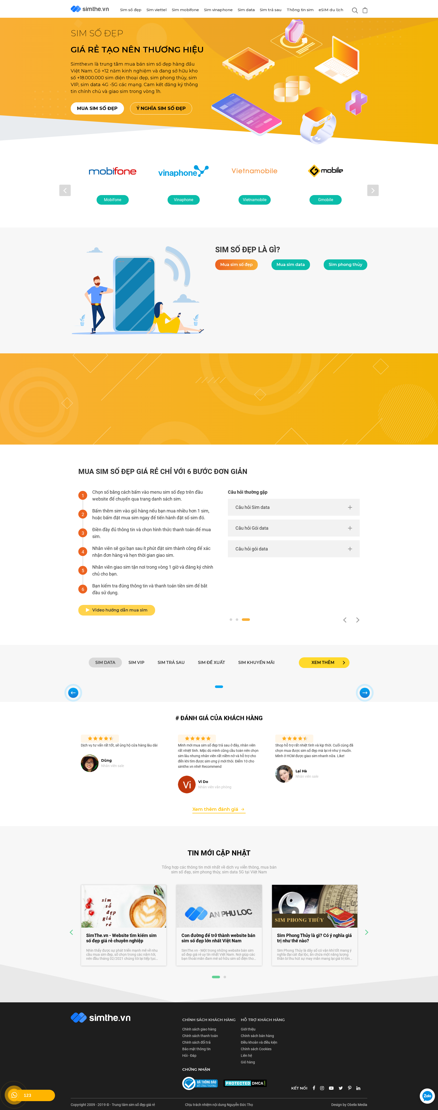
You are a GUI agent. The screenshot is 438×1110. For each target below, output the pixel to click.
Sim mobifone (185, 9)
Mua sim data (291, 264)
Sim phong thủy (345, 264)
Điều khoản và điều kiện (259, 1042)
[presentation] (65, 190)
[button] (234, 619)
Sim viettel (157, 9)
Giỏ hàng (248, 1062)
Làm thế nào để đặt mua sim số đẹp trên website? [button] (303, 538)
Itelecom (325, 199)
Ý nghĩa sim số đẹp (161, 108)
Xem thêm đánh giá (215, 809)
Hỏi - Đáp (189, 1056)
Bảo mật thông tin (196, 1049)
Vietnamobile (183, 199)
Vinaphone (112, 199)
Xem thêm (323, 662)
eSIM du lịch (331, 9)
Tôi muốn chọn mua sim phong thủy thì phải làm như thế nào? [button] (310, 593)
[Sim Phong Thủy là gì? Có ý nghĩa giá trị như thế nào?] (219, 906)
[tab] (105, 662)
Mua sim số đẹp (97, 108)
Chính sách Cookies (256, 1049)
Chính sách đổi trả (196, 1042)
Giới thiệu (248, 1029)
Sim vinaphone (218, 9)
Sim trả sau (271, 9)
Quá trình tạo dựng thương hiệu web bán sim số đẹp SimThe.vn (313, 938)
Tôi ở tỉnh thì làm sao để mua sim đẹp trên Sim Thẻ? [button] (308, 566)
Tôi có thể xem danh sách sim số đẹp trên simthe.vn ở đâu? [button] (303, 511)
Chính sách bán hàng (257, 1036)
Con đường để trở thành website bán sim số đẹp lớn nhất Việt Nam (123, 938)
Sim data (246, 9)
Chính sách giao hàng (199, 1029)
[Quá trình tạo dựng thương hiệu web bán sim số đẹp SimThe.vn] (314, 906)
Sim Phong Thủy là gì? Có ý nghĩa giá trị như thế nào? (218, 938)
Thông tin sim (300, 9)
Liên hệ (246, 1056)
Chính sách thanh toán (200, 1036)
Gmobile (254, 199)
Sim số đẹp (130, 9)
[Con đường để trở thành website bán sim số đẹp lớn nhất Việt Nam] (123, 906)
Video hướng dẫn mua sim (120, 610)
